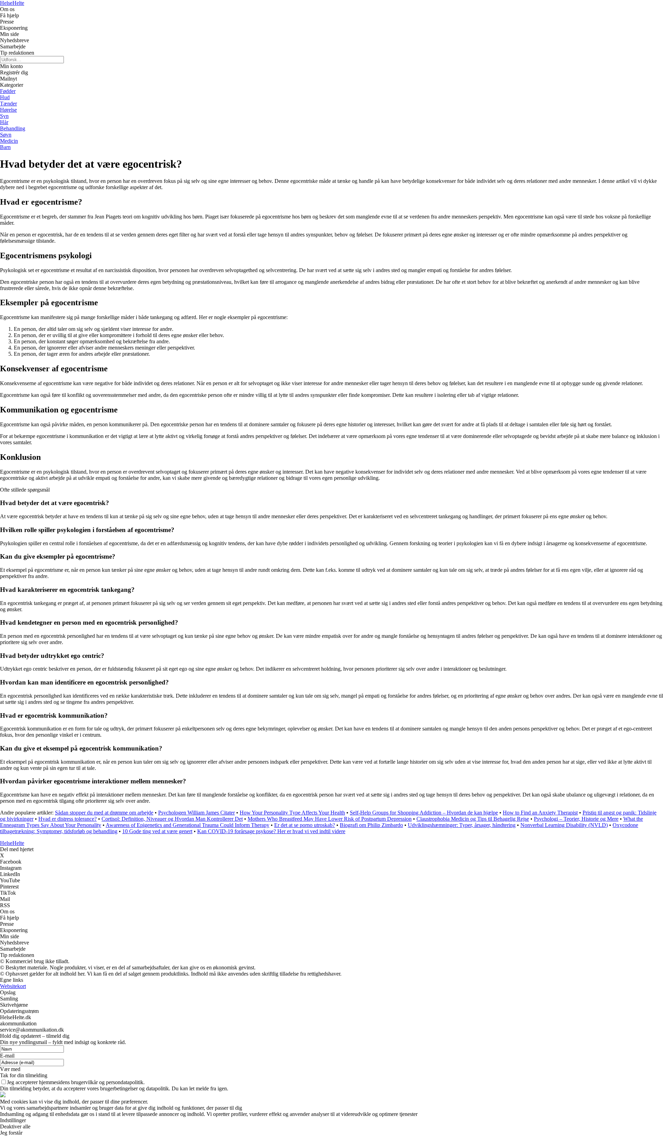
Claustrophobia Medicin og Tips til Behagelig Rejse (472, 819)
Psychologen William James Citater (196, 813)
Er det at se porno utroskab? (304, 825)
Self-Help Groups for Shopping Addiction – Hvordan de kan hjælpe (424, 813)
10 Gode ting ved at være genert (157, 831)
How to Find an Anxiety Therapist (540, 813)
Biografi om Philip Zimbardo (371, 825)
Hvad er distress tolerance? (67, 819)
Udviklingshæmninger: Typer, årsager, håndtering (462, 825)
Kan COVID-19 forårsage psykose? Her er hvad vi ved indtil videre (271, 831)
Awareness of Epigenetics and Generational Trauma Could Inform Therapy (187, 825)
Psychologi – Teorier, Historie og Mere (576, 819)
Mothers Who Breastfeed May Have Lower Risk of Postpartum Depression (330, 819)
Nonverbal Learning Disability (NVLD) (564, 825)
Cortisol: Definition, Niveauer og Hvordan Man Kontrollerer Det (172, 819)
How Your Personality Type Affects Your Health (292, 813)
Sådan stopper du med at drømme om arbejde (104, 813)
